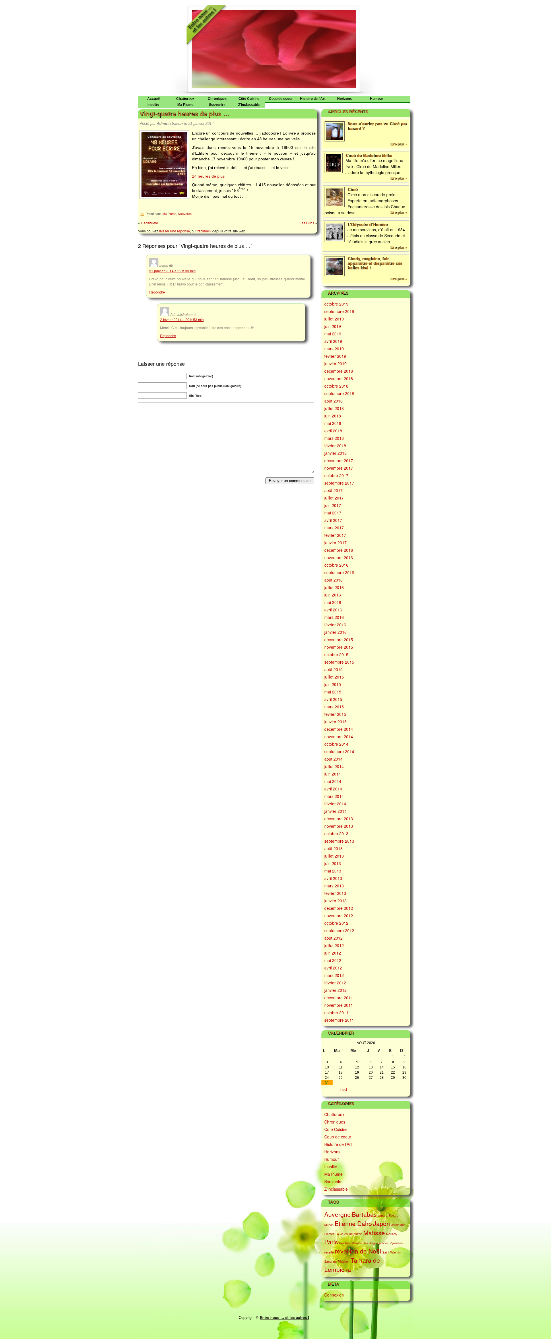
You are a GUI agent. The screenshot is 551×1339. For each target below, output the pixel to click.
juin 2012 (332, 953)
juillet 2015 (334, 677)
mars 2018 (334, 438)
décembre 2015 (338, 639)
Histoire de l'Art (312, 99)
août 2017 (333, 490)
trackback (204, 230)
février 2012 (335, 983)
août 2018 (333, 401)
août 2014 (333, 759)
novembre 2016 (338, 557)
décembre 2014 (338, 729)
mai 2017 (332, 513)
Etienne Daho (353, 1223)
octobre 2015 (336, 654)
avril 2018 (333, 431)
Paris (331, 1241)
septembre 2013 (339, 841)
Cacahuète (149, 222)
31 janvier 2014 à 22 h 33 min (172, 270)
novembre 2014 (338, 736)
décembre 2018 (338, 371)
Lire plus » (398, 144)
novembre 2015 (338, 647)
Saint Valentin (391, 1252)
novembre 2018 (338, 378)
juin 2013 (332, 863)
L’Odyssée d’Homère (368, 224)
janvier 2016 (335, 632)
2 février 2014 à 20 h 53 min (182, 319)
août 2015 (333, 669)
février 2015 (335, 714)
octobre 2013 (336, 833)
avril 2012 (333, 968)
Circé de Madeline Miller (369, 155)
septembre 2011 (339, 1020)
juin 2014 (332, 774)
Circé (353, 189)
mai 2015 (332, 692)
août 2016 (333, 580)
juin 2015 (332, 684)
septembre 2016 (339, 572)
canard (382, 1215)
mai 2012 (332, 960)
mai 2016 (332, 602)
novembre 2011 (338, 1005)
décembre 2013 (338, 818)
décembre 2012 (338, 908)
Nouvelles (185, 213)
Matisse (374, 1232)
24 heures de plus (208, 176)
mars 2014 (334, 796)
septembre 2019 (339, 311)
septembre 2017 (339, 483)
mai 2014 (332, 781)
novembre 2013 (338, 826)
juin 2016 (332, 595)
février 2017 (335, 535)
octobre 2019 (336, 304)
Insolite (153, 105)
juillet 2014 (334, 766)
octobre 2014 (336, 744)
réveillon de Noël (358, 1251)
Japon (381, 1223)
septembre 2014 (339, 751)
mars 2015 (334, 707)
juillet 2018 (334, 408)
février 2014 (335, 803)
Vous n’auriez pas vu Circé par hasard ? (377, 126)
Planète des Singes (365, 1243)
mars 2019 (334, 348)
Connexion (334, 1295)
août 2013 (333, 848)
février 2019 (335, 356)
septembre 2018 (339, 393)
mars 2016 (334, 617)
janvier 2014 (335, 811)
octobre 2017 (336, 475)
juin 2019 (332, 326)
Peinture (345, 1243)
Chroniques (217, 99)
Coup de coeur (281, 99)
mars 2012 (334, 975)
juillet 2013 (334, 856)
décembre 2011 (338, 997)
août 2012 (333, 938)
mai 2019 (332, 334)
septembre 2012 (339, 930)
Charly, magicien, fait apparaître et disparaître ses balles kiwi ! (375, 263)
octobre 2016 (336, 565)
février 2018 (335, 445)
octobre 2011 (336, 1012)
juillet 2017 (334, 498)
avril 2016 (333, 610)
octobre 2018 (336, 386)
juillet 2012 (334, 945)
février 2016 (335, 624)
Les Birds (307, 222)
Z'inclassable (249, 105)
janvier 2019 (335, 363)
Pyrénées (396, 1243)
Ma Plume (185, 105)
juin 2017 (332, 505)
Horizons (344, 99)
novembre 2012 (338, 915)
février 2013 (335, 893)
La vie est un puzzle (348, 1234)
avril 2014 (333, 789)
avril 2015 (333, 699)
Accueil (153, 99)
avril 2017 (333, 520)
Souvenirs (217, 105)
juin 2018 (332, 416)
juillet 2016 (334, 587)
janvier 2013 (335, 900)
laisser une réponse (174, 230)
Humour (376, 99)
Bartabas (364, 1214)
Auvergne (337, 1214)
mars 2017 (334, 527)
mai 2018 (332, 423)
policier (384, 1243)
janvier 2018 (335, 453)
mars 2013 (334, 886)
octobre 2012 (336, 923)
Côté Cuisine (248, 99)
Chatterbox (185, 99)
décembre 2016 (338, 550)
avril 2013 (333, 878)
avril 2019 (333, 341)
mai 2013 (332, 871)
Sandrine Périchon (337, 1261)
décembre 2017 (338, 460)
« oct (343, 1090)
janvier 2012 (335, 990)
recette (329, 1252)
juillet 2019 (334, 319)
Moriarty (391, 1234)
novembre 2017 (338, 468)
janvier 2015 (335, 721)
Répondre (157, 291)
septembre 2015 (339, 662)
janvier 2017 (335, 542)
